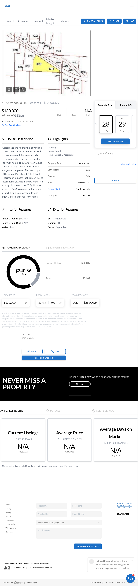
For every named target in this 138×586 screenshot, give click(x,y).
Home (8, 505)
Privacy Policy (95, 583)
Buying (8, 512)
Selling (8, 516)
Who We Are (11, 528)
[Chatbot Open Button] (130, 578)
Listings (9, 508)
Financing (10, 520)
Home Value (11, 524)
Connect (9, 532)
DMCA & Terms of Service (115, 583)
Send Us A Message (88, 546)
